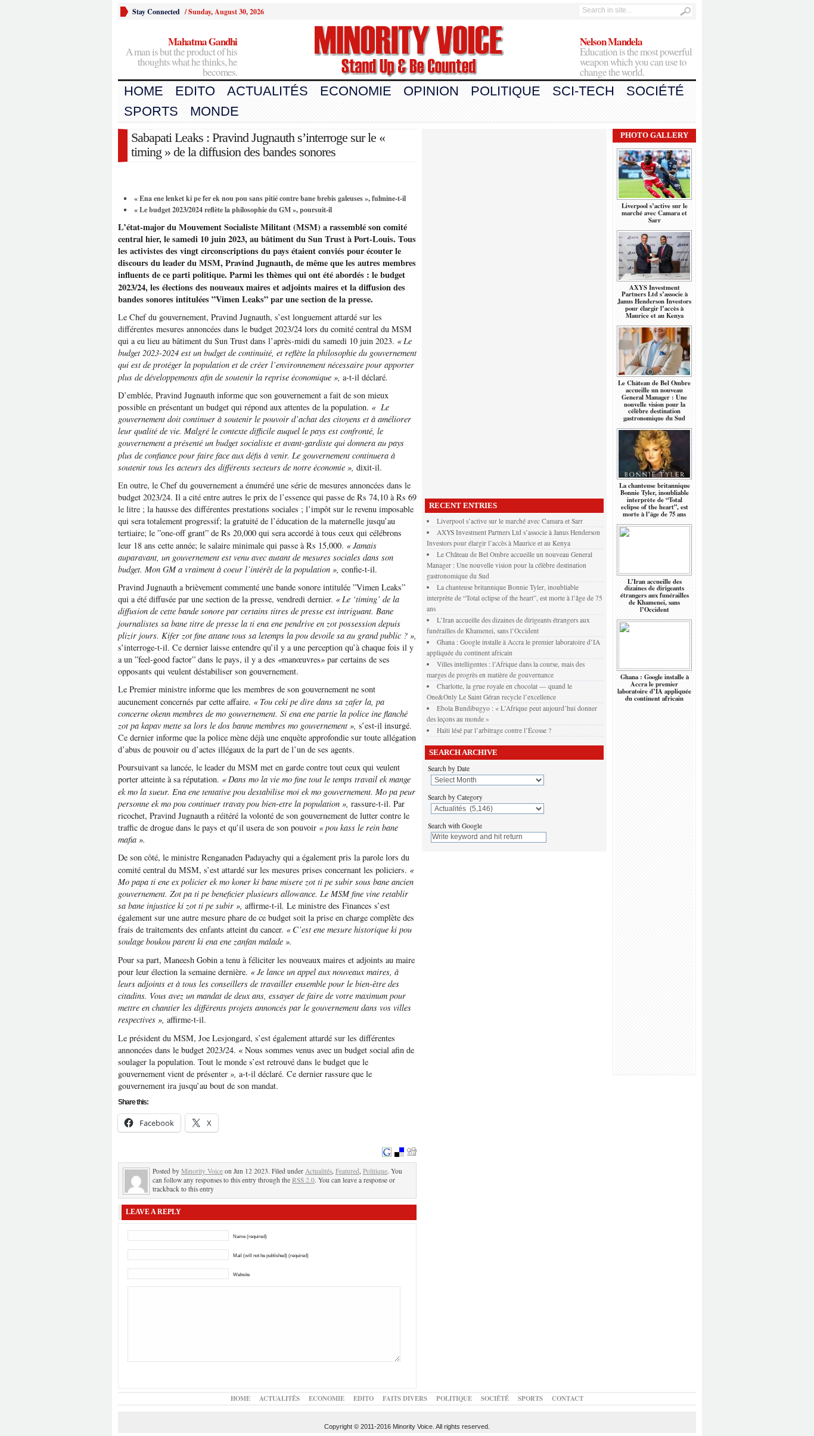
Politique (505, 90)
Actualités (267, 90)
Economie (356, 90)
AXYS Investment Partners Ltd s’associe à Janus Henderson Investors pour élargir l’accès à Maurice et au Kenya (654, 302)
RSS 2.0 (303, 1179)
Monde (214, 111)
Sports (151, 111)
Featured (347, 1170)
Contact (567, 1398)
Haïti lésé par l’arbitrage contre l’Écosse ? (494, 730)
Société (655, 90)
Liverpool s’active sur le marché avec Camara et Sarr (510, 520)
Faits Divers (405, 1398)
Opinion (431, 90)
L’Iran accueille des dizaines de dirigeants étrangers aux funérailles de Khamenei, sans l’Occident (654, 596)
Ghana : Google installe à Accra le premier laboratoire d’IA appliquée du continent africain (654, 687)
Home (143, 90)
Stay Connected (156, 12)
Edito (195, 90)
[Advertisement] (514, 311)
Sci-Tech (583, 90)
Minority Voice (202, 1170)
